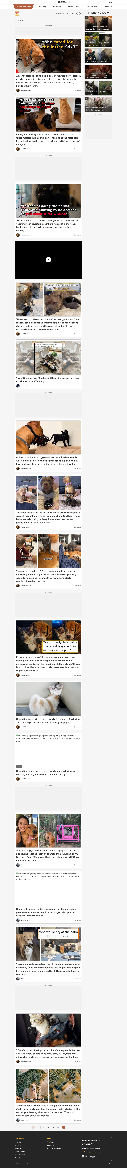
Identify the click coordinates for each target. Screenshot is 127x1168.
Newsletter (60, 13)
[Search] (18, 2)
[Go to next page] (63, 1127)
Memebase (18, 1148)
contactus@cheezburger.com (92, 1152)
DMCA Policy (109, 1163)
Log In (110, 2)
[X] (80, 13)
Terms (91, 1163)
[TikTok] (76, 13)
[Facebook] (72, 13)
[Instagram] (67, 13)
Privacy (96, 1163)
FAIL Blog (18, 1145)
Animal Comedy (20, 1151)
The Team (50, 1142)
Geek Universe (20, 1155)
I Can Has (18, 1142)
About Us (50, 1145)
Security (102, 1163)
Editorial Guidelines (54, 1148)
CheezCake (18, 1158)
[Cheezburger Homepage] (64, 2)
